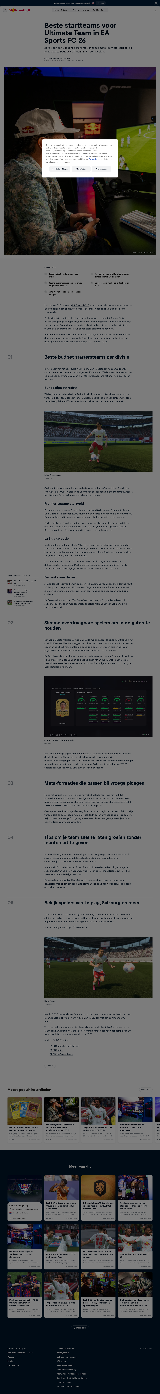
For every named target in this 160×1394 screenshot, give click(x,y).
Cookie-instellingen (60, 169)
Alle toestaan (101, 169)
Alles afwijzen (81, 169)
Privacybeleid (94, 159)
